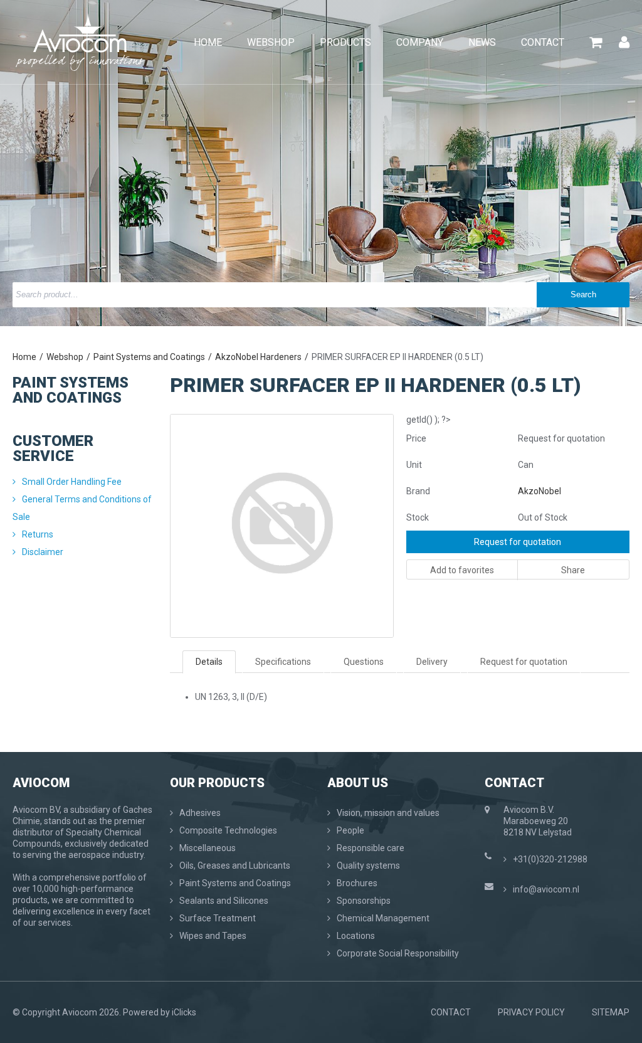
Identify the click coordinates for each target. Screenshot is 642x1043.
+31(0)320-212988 (550, 859)
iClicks (184, 1012)
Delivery (432, 662)
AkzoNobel (539, 491)
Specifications (283, 662)
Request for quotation (517, 542)
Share (573, 570)
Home (24, 357)
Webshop (64, 357)
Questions (364, 662)
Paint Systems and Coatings (149, 357)
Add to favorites (462, 570)
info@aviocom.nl (546, 889)
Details (209, 662)
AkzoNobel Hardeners (258, 357)
